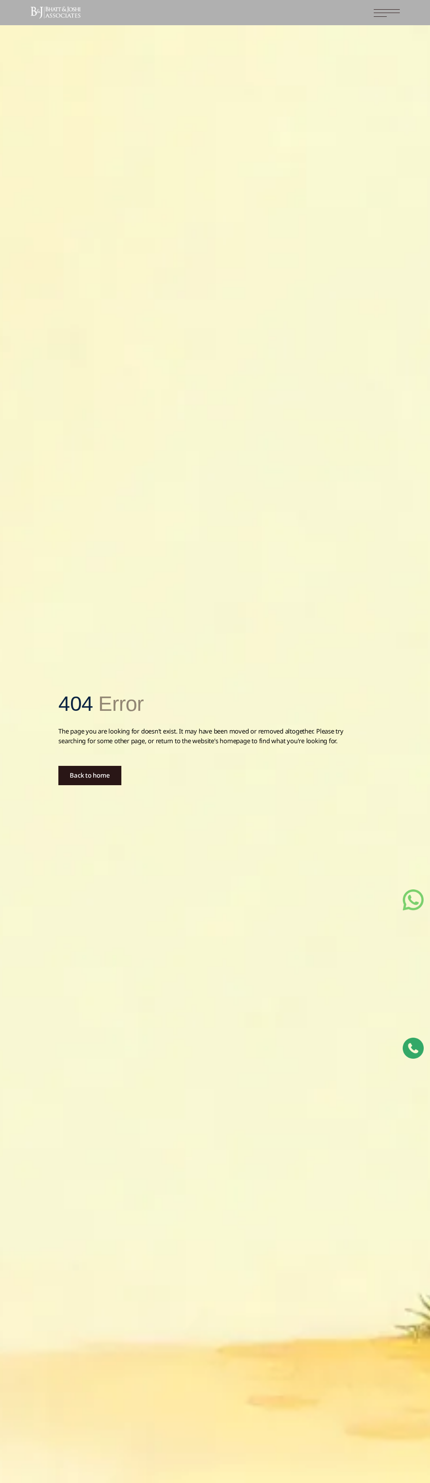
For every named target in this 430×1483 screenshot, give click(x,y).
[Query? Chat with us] (413, 899)
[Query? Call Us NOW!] (413, 1048)
